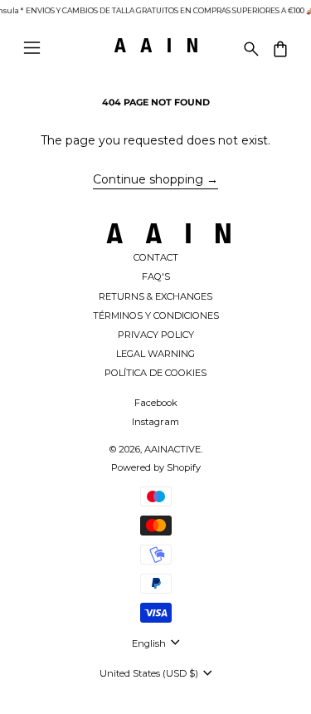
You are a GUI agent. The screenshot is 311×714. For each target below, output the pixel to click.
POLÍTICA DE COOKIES (155, 373)
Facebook (155, 402)
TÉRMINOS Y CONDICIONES (156, 315)
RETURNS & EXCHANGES (155, 296)
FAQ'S (156, 276)
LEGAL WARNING (155, 353)
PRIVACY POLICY (156, 334)
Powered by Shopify (156, 467)
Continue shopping (148, 179)
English (150, 643)
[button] (250, 47)
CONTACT (156, 257)
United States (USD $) (150, 673)
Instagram (155, 422)
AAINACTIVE (172, 449)
